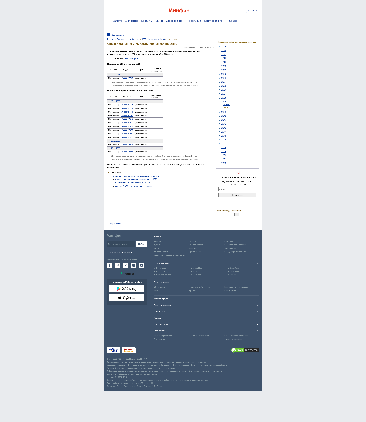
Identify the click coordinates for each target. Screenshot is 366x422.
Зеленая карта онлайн (163, 336)
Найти (141, 244)
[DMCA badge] (245, 350)
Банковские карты (196, 245)
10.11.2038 (115, 75)
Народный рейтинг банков (235, 252)
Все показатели (119, 35)
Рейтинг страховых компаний (236, 336)
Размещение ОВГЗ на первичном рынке (132, 183)
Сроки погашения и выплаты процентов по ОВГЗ (136, 179)
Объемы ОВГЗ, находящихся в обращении (133, 186)
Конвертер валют (161, 252)
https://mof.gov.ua (131, 59)
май (224, 101)
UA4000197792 (127, 116)
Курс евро (228, 241)
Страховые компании (233, 339)
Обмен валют (159, 287)
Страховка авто (160, 339)
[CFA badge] (143, 351)
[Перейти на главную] (183, 10)
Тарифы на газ (230, 248)
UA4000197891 (127, 134)
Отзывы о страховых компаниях (202, 336)
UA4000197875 (127, 130)
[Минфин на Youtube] (141, 265)
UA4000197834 (127, 123)
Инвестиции (193, 20)
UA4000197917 (127, 137)
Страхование (174, 20)
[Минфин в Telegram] (117, 265)
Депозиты (131, 20)
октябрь (226, 105)
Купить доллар (160, 291)
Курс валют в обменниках (199, 287)
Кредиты (146, 20)
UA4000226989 (127, 152)
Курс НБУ (157, 245)
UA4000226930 (127, 144)
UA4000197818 (127, 119)
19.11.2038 (115, 141)
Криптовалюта (213, 20)
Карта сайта (115, 224)
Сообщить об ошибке (121, 252)
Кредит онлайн (195, 252)
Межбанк (157, 248)
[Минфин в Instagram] (133, 265)
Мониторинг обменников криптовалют (169, 255)
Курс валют (158, 241)
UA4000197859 (127, 126)
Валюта (117, 20)
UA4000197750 (127, 108)
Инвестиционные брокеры (235, 245)
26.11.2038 (115, 148)
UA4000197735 (127, 78)
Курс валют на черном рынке (236, 287)
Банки (159, 20)
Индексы (231, 20)
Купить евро (194, 291)
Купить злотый (230, 291)
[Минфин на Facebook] (109, 265)
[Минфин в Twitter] (125, 265)
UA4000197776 (127, 112)
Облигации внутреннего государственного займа (136, 176)
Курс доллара (194, 241)
